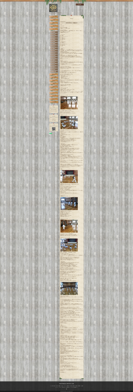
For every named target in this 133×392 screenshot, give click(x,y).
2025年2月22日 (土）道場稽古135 (71, 22)
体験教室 (54, 83)
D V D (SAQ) (54, 57)
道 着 (54, 62)
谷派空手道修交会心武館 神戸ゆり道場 (66, 383)
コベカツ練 (54, 34)
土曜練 (61, 24)
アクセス (53, 92)
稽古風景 (53, 80)
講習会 (54, 48)
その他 (54, 69)
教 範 (54, 50)
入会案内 (53, 86)
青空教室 (54, 43)
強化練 (54, 41)
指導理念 (53, 22)
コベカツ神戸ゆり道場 (53, 16)
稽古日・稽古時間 (54, 77)
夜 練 (54, 36)
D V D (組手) (54, 55)
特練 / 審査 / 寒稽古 (54, 71)
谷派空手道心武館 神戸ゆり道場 (65, 391)
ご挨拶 (54, 19)
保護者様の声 (53, 74)
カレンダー (54, 89)
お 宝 (54, 64)
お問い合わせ (54, 95)
